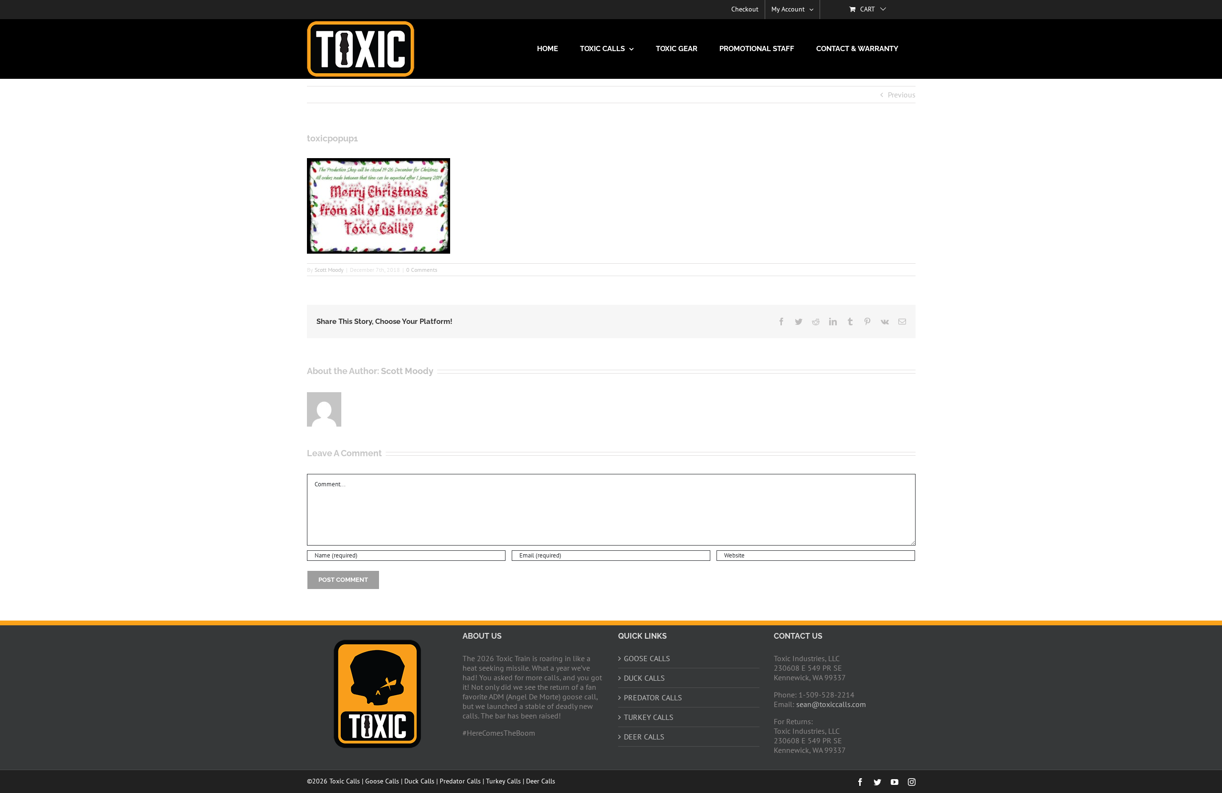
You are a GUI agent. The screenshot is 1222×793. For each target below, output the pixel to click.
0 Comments (421, 269)
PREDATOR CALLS (653, 697)
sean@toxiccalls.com (831, 704)
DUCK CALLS (644, 678)
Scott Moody (329, 269)
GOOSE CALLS (647, 658)
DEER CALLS (644, 736)
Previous (902, 94)
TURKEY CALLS (649, 717)
